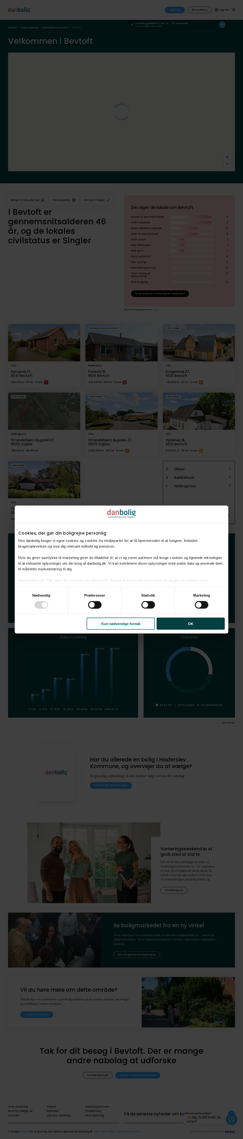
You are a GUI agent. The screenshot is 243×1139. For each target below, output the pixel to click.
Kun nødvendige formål (120, 624)
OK (190, 624)
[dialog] (121, 569)
